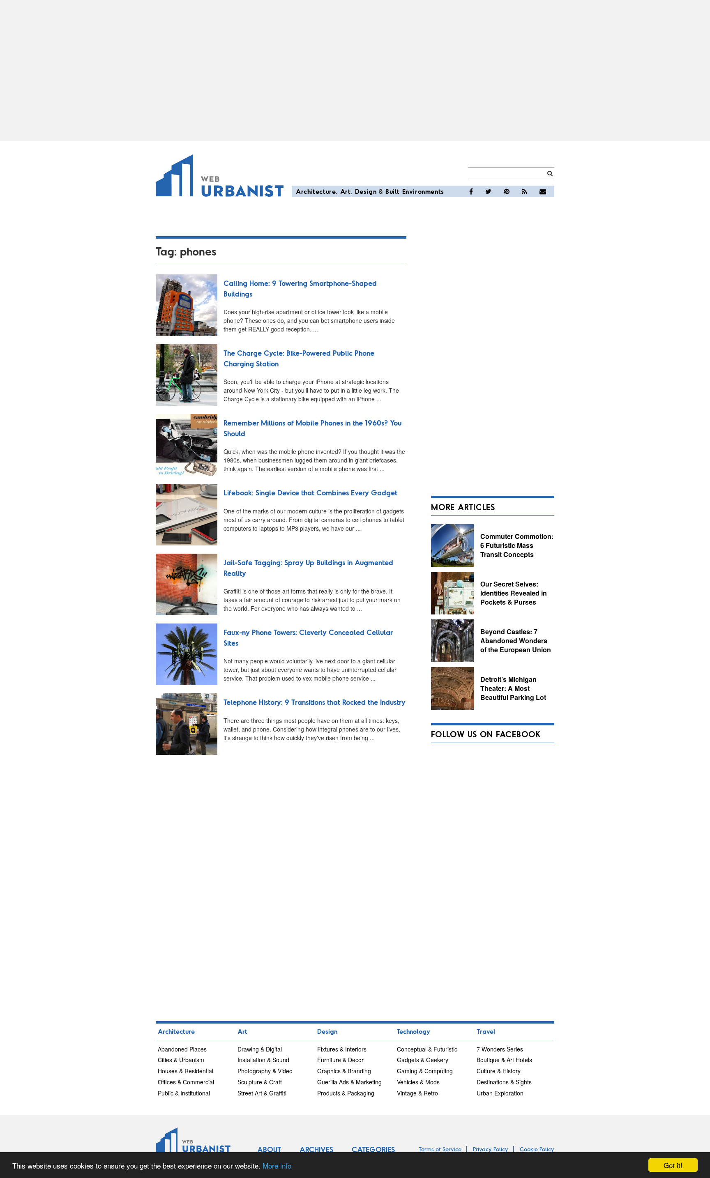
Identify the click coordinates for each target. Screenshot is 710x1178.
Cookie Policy (537, 1149)
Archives (316, 1149)
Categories (373, 1149)
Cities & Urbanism (181, 1060)
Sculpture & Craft (259, 1082)
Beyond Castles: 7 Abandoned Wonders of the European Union (515, 640)
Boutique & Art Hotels (504, 1060)
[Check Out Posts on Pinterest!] (507, 191)
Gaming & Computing (425, 1071)
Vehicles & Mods (418, 1082)
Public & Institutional (184, 1093)
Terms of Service (440, 1149)
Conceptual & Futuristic (427, 1049)
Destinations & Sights (504, 1082)
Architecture (316, 191)
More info (277, 1165)
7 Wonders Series (500, 1049)
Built (392, 191)
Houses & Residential (185, 1071)
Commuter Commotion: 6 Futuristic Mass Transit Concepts (516, 545)
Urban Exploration (500, 1093)
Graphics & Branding (344, 1071)
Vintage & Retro (417, 1093)
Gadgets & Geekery (422, 1060)
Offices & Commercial (186, 1082)
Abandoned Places (182, 1049)
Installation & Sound (263, 1060)
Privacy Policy (490, 1149)
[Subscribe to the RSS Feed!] (524, 191)
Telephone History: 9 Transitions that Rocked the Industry (315, 701)
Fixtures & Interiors (342, 1049)
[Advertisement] (355, 70)
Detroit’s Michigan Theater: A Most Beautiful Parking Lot (513, 688)
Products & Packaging (345, 1093)
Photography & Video (265, 1071)
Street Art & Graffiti (261, 1093)
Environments (423, 191)
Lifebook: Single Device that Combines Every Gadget (310, 492)
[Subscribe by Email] (542, 191)
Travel (486, 1031)
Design (366, 191)
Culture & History (499, 1071)
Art (345, 191)
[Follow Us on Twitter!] (488, 191)
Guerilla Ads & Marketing (349, 1082)
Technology (413, 1031)
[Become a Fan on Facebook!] (471, 191)
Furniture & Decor (340, 1060)
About (269, 1149)
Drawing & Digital (259, 1049)
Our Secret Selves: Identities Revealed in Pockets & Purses (513, 592)
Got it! (673, 1165)
